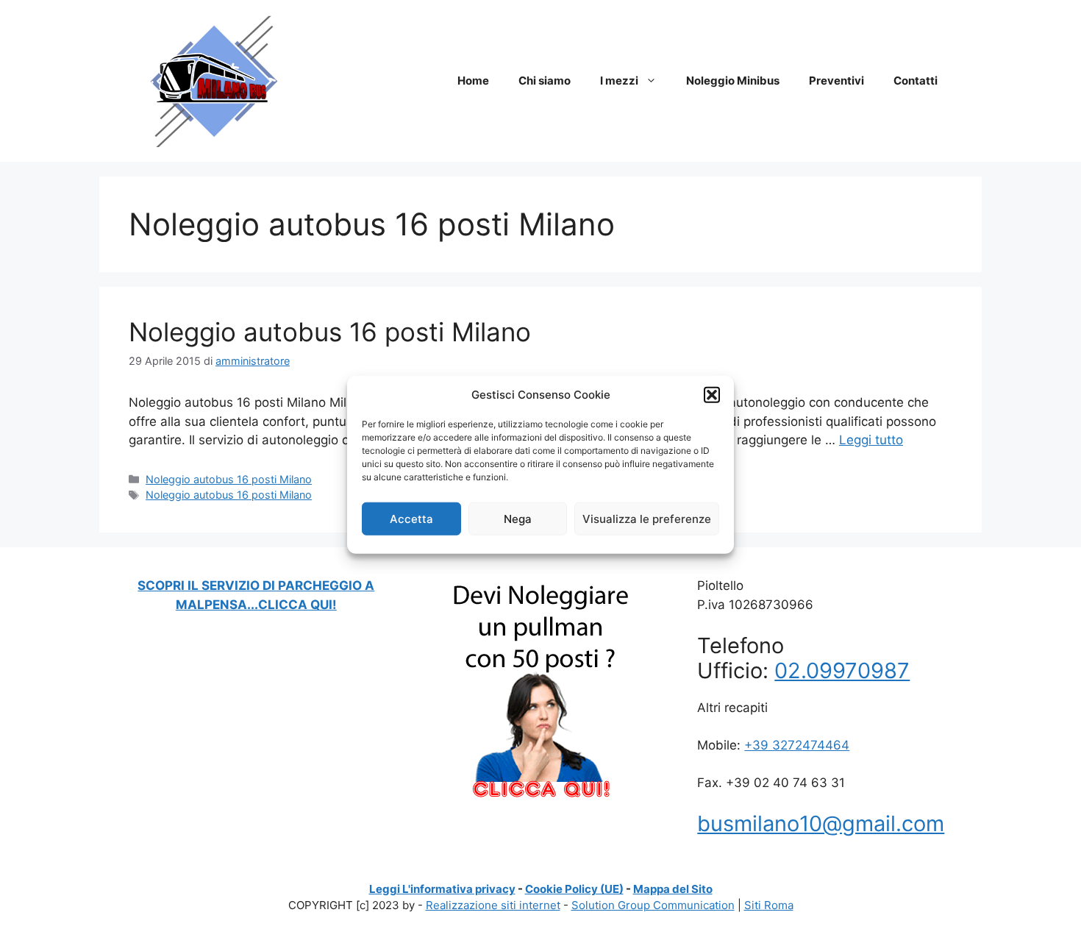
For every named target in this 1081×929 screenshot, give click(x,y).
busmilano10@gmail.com (820, 823)
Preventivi (836, 81)
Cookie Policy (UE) (574, 889)
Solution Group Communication (653, 905)
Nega (518, 518)
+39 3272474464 (796, 745)
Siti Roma (768, 905)
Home (473, 81)
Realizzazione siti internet (493, 905)
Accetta (411, 518)
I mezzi (619, 81)
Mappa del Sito (673, 889)
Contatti (915, 81)
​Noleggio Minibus (732, 81)
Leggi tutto (871, 440)
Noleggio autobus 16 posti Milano (330, 331)
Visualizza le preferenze (646, 518)
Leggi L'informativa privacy (442, 889)
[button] (711, 395)
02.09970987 (842, 670)
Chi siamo (544, 81)
